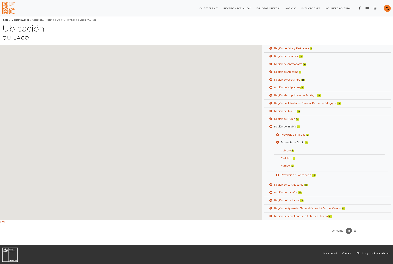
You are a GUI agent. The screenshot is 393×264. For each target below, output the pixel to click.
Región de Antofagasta (288, 64)
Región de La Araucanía (288, 184)
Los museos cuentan (338, 8)
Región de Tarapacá (286, 56)
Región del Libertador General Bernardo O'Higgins (305, 103)
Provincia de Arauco (293, 134)
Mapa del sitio (330, 253)
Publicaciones (310, 8)
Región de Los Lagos (286, 200)
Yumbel (286, 165)
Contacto (347, 253)
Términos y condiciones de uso (373, 253)
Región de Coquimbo (287, 79)
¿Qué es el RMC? (208, 8)
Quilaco (92, 19)
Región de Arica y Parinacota (291, 48)
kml (2, 221)
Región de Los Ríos (285, 192)
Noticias (290, 8)
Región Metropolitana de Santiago (295, 95)
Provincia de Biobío (76, 19)
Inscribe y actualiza (236, 8)
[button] (270, 49)
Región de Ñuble (284, 118)
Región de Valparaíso (287, 87)
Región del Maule (285, 111)
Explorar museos (267, 8)
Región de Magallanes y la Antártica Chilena (301, 216)
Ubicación (37, 19)
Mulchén (286, 158)
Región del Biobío (54, 19)
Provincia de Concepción (296, 175)
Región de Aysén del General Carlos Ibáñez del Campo (307, 208)
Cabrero (286, 150)
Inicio (5, 19)
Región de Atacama (286, 71)
